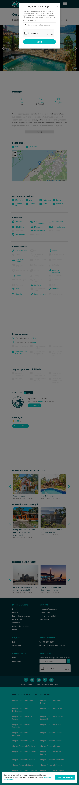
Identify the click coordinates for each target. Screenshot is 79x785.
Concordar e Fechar (65, 777)
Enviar (39, 42)
